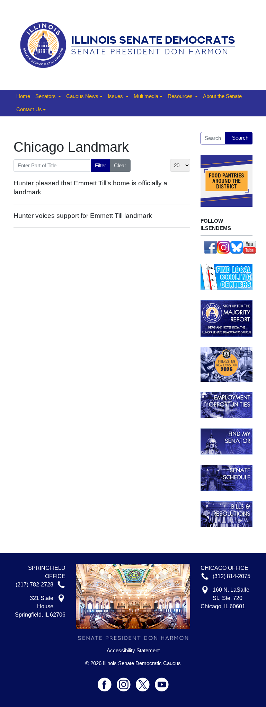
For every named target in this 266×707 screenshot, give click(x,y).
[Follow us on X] (145, 681)
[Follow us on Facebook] (211, 246)
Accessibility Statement (133, 650)
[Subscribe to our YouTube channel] (250, 246)
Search (240, 138)
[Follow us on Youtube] (162, 681)
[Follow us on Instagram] (224, 246)
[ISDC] (130, 44)
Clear (120, 165)
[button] (48, 96)
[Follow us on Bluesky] (237, 246)
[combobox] (213, 138)
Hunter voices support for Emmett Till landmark (83, 215)
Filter (100, 165)
